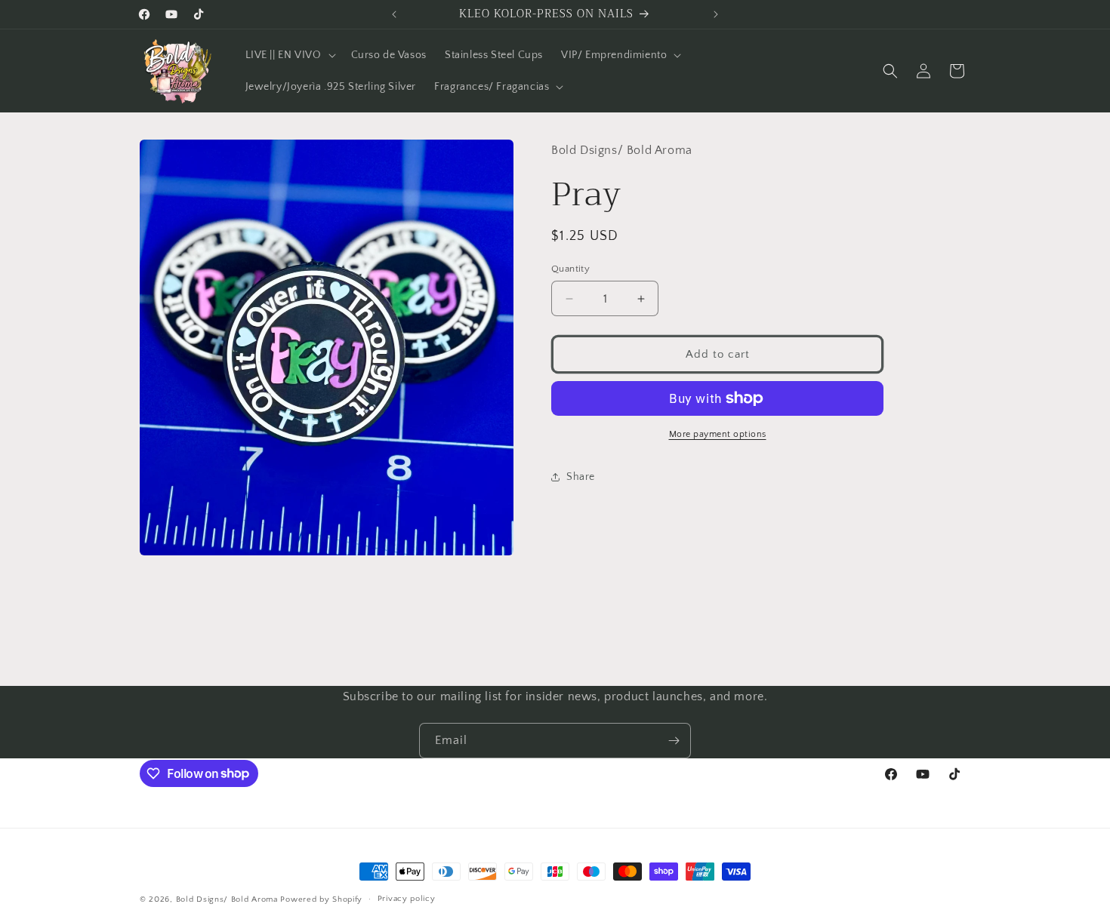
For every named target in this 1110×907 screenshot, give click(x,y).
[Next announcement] (715, 14)
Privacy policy (407, 898)
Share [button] (580, 477)
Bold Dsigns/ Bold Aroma (227, 899)
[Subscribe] (673, 740)
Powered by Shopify (321, 899)
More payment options (717, 434)
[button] (289, 55)
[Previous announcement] (394, 14)
